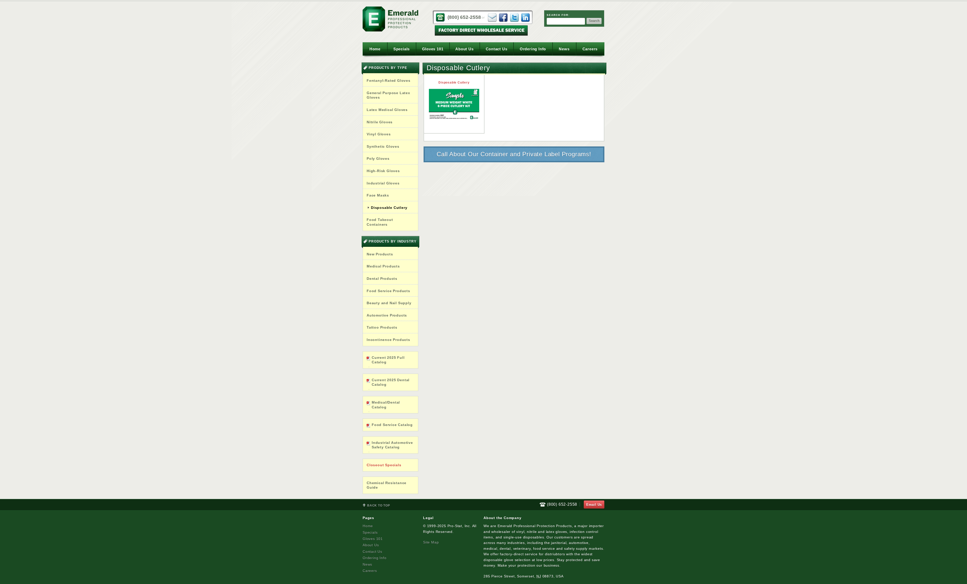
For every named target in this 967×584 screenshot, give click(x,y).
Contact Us (496, 49)
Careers (590, 49)
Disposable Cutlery (389, 208)
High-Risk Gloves (383, 171)
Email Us (594, 505)
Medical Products (383, 266)
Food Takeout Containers (380, 222)
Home (375, 49)
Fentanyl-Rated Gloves (388, 81)
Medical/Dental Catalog (386, 404)
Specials (401, 49)
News (564, 49)
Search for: (558, 15)
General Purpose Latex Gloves (388, 95)
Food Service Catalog (392, 425)
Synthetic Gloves (383, 146)
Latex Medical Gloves (387, 110)
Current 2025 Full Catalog (388, 360)
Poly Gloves (378, 159)
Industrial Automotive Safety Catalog (392, 445)
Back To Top (376, 506)
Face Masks (378, 195)
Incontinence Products (388, 340)
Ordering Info (533, 49)
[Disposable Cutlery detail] (454, 104)
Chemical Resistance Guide (386, 485)
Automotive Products (387, 315)
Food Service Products (388, 291)
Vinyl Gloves (379, 134)
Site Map (431, 542)
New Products (380, 254)
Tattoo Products (382, 327)
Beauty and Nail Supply (389, 303)
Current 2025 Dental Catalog (390, 382)
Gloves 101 (432, 49)
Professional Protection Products (391, 18)
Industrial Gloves (383, 183)
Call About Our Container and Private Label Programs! (514, 154)
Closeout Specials (384, 465)
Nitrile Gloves (380, 122)
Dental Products (382, 279)
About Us (464, 49)
